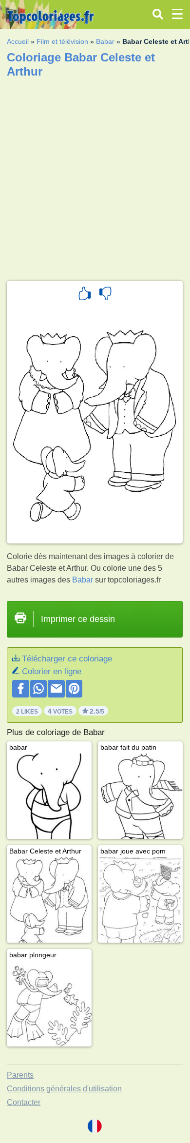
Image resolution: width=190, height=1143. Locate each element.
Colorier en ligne (51, 671)
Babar (105, 41)
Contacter (23, 1102)
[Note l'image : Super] (85, 295)
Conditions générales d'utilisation (64, 1089)
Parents (20, 1075)
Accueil (18, 41)
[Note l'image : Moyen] (105, 295)
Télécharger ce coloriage (67, 658)
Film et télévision (62, 41)
